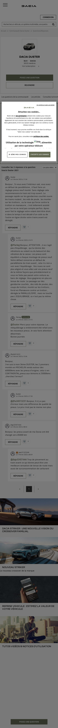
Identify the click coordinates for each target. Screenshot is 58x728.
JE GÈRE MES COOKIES (17, 154)
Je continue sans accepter (45, 105)
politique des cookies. (41, 136)
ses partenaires (21, 116)
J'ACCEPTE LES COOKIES (39, 154)
